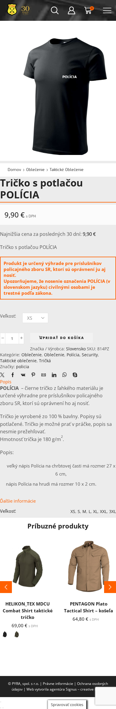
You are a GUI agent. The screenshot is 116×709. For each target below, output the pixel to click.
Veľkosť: (8, 316)
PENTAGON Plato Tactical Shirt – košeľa (88, 607)
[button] (6, 587)
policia (22, 366)
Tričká (45, 360)
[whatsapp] (64, 375)
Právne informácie (58, 683)
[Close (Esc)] (0, 701)
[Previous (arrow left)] (0, 707)
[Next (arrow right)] (3, 707)
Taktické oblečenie (67, 170)
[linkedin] (54, 375)
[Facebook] (12, 375)
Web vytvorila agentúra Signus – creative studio (65, 689)
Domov (14, 170)
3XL (112, 511)
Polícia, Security (82, 354)
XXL (103, 511)
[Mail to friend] (43, 375)
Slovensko (76, 349)
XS (72, 511)
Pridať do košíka (63, 337)
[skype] (73, 375)
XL (95, 511)
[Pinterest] (33, 375)
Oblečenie (35, 170)
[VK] (23, 375)
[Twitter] (3, 375)
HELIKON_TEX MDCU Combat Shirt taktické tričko (28, 610)
